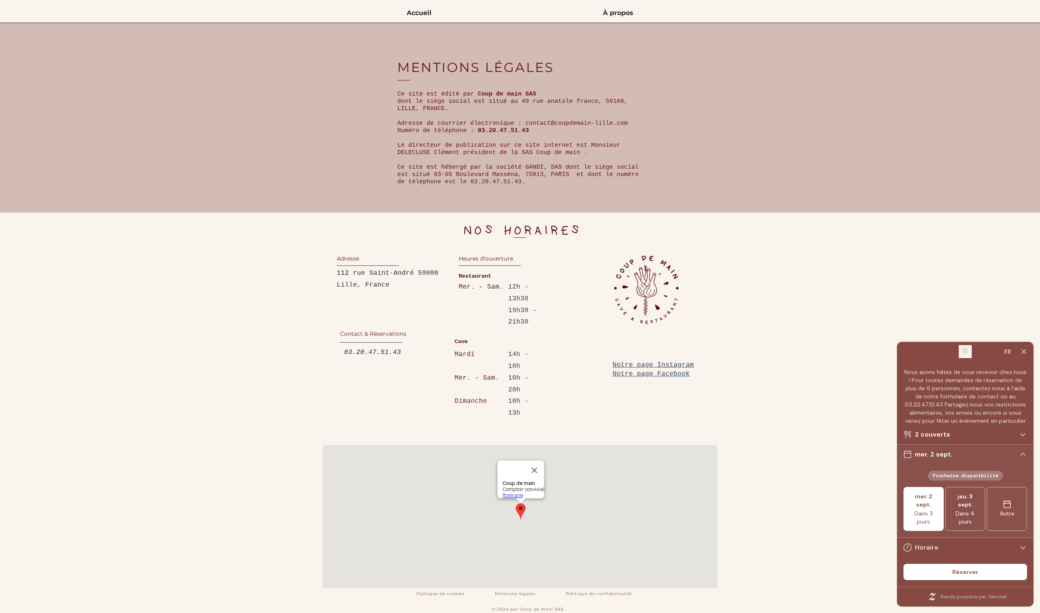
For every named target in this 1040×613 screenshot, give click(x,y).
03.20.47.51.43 (370, 352)
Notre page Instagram (653, 365)
